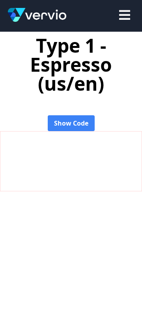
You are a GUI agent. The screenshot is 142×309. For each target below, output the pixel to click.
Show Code (71, 123)
